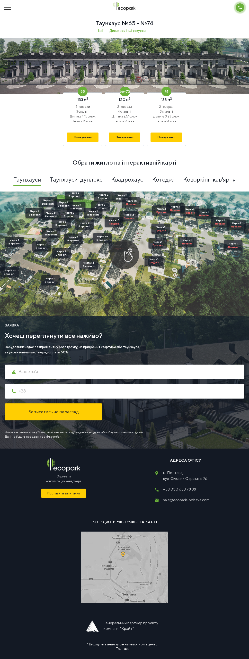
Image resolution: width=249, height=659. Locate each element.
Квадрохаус (127, 179)
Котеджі (163, 179)
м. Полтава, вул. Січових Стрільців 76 (185, 475)
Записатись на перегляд (53, 411)
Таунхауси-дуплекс (76, 179)
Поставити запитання (63, 493)
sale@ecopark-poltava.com (186, 500)
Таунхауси (27, 179)
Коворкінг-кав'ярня (209, 179)
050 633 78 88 (179, 489)
